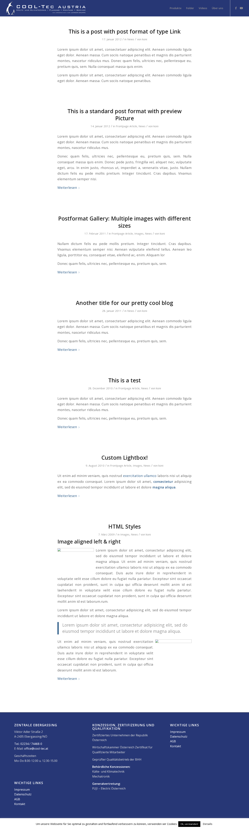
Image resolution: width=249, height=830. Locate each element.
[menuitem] (175, 8)
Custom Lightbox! (124, 457)
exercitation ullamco (140, 475)
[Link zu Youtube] (241, 8)
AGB (17, 799)
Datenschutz (23, 794)
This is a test (124, 380)
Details (207, 824)
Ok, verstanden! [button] (189, 824)
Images (138, 233)
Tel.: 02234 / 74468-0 (28, 744)
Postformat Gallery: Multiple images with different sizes (124, 222)
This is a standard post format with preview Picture (124, 114)
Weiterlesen (67, 187)
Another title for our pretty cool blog (124, 303)
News (130, 39)
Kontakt (19, 804)
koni (144, 39)
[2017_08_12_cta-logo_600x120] (46, 8)
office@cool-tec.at (36, 749)
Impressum (22, 790)
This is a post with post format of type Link (125, 31)
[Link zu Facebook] (236, 8)
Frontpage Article (126, 126)
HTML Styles (124, 526)
